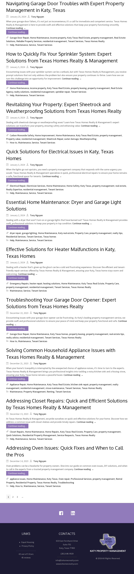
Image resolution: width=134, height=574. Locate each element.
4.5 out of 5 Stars (26, 554)
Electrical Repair (18, 185)
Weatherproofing (88, 138)
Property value (13, 138)
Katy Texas (85, 185)
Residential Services (16, 236)
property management (102, 37)
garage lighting (29, 233)
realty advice (12, 337)
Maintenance (21, 44)
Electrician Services (36, 185)
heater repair (36, 283)
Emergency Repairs (19, 283)
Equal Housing (27, 542)
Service (32, 44)
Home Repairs (52, 431)
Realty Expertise (14, 189)
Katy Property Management (108, 550)
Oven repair (64, 478)
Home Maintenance (39, 37)
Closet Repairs (17, 431)
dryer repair (15, 233)
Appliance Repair (18, 384)
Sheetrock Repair (55, 138)
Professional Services (81, 478)
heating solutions (51, 283)
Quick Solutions (13, 435)
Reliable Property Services (29, 41)
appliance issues (18, 478)
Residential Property (26, 482)
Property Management (34, 391)
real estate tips (116, 333)
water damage (71, 138)
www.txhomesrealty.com (67, 564)
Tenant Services (75, 41)
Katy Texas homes (59, 333)
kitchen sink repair (79, 384)
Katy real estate (66, 233)
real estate (120, 185)
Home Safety (72, 185)
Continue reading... (17, 32)
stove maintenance (55, 387)
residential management (55, 41)
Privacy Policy (28, 546)
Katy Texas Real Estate (78, 37)
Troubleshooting (66, 482)
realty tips (117, 233)
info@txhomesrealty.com (67, 560)
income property (58, 37)
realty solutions (21, 91)
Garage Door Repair (19, 37)
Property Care (81, 233)
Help (12, 44)
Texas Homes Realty (94, 41)
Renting (50, 391)
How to (13, 142)
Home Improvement (45, 135)
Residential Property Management (39, 435)
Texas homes (49, 236)
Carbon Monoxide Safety (22, 135)
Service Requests (65, 435)
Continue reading (16, 28)
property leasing (79, 88)
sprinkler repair (62, 91)
